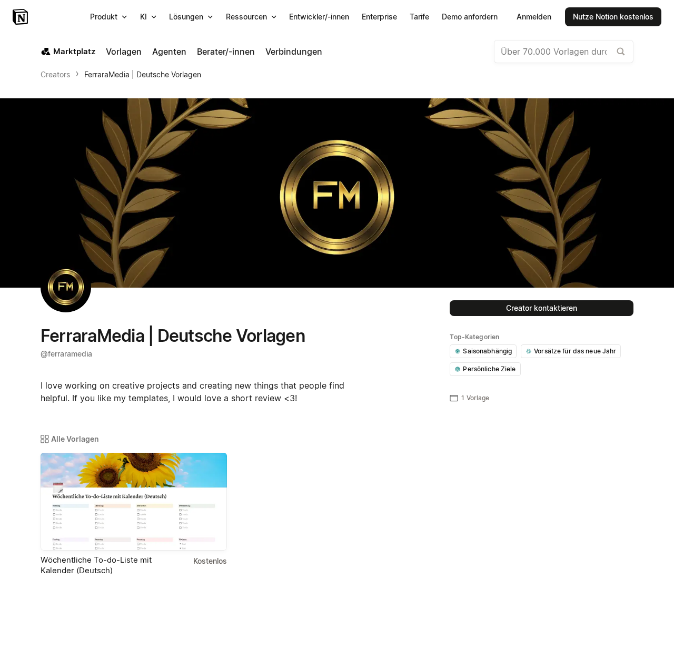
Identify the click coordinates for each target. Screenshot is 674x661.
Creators (55, 74)
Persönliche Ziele (489, 369)
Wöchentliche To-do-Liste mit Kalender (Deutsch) (96, 565)
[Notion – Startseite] (21, 17)
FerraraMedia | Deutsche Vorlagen (142, 74)
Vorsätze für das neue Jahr (575, 351)
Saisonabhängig (487, 351)
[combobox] (563, 51)
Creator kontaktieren (541, 307)
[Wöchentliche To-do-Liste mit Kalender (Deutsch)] (134, 502)
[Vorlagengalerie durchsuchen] (620, 51)
